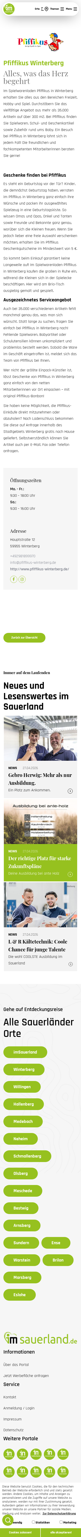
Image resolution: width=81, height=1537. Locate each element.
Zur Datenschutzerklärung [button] (59, 1514)
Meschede (23, 1191)
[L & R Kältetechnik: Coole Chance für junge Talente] (40, 926)
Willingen (22, 1087)
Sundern (21, 1243)
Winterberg (24, 1069)
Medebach (23, 1121)
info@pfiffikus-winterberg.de (33, 562)
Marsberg (22, 1277)
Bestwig (21, 1208)
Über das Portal (16, 1364)
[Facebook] (13, 579)
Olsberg (21, 1173)
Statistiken (42, 1523)
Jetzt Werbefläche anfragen (26, 1375)
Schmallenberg (27, 1156)
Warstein (22, 1260)
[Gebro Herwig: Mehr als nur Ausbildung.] (40, 757)
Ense (56, 1243)
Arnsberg (22, 1225)
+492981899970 (22, 556)
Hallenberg (24, 1104)
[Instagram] (22, 579)
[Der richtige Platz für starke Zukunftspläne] (40, 840)
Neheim (21, 1139)
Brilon (58, 1260)
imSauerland (25, 1052)
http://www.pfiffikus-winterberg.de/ (39, 569)
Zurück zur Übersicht (24, 638)
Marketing (69, 1523)
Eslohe (20, 1295)
